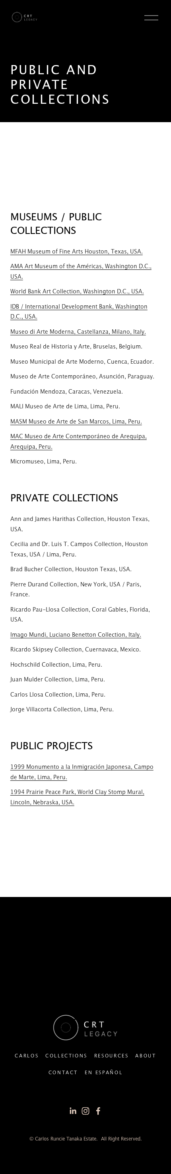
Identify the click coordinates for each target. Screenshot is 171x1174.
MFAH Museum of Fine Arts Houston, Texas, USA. (76, 252)
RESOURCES (111, 1056)
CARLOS (27, 1056)
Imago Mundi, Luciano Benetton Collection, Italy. (75, 635)
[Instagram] (85, 1111)
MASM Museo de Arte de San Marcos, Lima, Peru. (76, 422)
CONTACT (63, 1073)
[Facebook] (98, 1111)
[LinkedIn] (73, 1111)
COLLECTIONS (66, 1056)
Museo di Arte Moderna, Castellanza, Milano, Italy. (78, 332)
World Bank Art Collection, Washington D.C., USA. (77, 292)
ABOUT (145, 1056)
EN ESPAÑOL (103, 1073)
